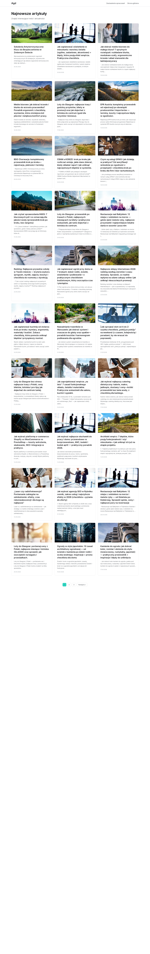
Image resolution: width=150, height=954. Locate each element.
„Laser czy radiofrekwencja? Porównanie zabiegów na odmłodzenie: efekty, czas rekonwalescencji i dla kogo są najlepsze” (29, 497)
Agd (13, 3)
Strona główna (133, 3)
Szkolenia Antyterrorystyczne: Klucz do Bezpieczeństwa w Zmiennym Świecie (29, 50)
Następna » (82, 584)
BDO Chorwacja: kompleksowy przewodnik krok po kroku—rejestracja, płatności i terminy (29, 162)
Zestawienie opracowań (115, 3)
